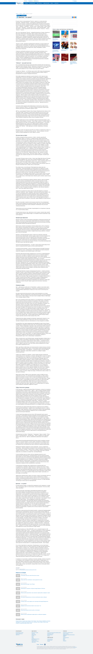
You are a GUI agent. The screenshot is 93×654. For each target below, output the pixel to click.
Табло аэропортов (66, 637)
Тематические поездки (35, 641)
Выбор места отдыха (35, 632)
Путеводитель (18, 622)
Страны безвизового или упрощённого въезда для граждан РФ (56, 50)
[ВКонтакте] (72, 17)
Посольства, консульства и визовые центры (54, 632)
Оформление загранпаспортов (68, 632)
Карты (64, 639)
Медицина (64, 640)
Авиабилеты (24, 15)
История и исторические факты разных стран (24, 623)
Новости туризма (65, 633)
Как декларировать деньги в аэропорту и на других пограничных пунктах (73, 62)
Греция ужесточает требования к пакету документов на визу (31, 579)
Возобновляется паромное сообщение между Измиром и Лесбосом (33, 588)
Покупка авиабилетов (19, 633)
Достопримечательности (29, 622)
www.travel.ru (75, 647)
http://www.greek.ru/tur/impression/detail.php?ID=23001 (28, 569)
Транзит (48, 635)
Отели (19, 15)
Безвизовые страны (50, 633)
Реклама (41, 644)
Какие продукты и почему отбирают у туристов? (55, 39)
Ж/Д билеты (17, 634)
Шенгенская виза (50, 634)
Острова (22, 622)
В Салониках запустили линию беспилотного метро (30, 575)
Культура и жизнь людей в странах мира (41, 622)
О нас (38, 644)
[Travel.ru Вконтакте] (45, 644)
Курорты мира (34, 634)
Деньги (64, 638)
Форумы (48, 641)
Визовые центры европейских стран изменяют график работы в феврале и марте (35, 592)
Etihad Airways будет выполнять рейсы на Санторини (30, 610)
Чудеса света (34, 642)
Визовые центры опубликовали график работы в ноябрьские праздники (33, 614)
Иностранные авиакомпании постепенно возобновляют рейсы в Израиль (34, 597)
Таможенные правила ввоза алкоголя (64, 50)
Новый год (33, 633)
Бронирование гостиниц (19, 632)
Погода (64, 636)
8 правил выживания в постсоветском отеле (73, 39)
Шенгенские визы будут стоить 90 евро (28, 584)
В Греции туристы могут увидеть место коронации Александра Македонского (34, 601)
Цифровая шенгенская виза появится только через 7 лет (31, 605)
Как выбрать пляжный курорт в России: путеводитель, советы (64, 39)
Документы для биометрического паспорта (64, 62)
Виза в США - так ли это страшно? (56, 62)
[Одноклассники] (74, 17)
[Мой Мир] (75, 17)
